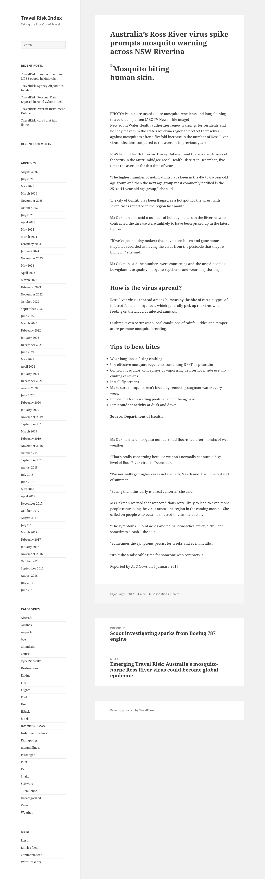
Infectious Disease (33, 726)
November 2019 (32, 417)
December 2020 (32, 381)
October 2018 (30, 453)
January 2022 (30, 338)
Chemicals (28, 647)
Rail (23, 769)
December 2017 (32, 503)
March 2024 (29, 237)
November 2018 (32, 446)
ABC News (139, 566)
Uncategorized (31, 798)
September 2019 (32, 424)
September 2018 (32, 460)
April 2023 (28, 273)
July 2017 (27, 525)
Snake (25, 776)
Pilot (24, 762)
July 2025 (27, 215)
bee (23, 639)
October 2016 (30, 561)
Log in (25, 840)
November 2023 (32, 258)
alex (142, 594)
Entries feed (29, 848)
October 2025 (30, 208)
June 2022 (27, 316)
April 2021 (28, 366)
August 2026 (29, 172)
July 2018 (27, 475)
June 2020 (27, 395)
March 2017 (29, 532)
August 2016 (29, 576)
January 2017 (30, 547)
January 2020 (30, 410)
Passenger (28, 755)
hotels (25, 719)
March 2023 (29, 280)
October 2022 (30, 302)
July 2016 (27, 583)
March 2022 (29, 323)
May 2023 (27, 266)
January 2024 (30, 251)
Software (27, 784)
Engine (25, 675)
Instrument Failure (34, 733)
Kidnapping (29, 740)
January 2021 (30, 374)
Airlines (26, 625)
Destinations (29, 668)
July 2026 (27, 179)
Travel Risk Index (41, 17)
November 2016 (32, 554)
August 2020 (29, 388)
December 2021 (32, 345)
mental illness (30, 748)
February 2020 (31, 403)
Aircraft (26, 618)
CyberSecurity (31, 661)
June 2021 (27, 352)
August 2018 (29, 467)
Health (25, 704)
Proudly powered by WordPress (132, 710)
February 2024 (31, 244)
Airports (26, 632)
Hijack (25, 712)
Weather (27, 812)
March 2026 (29, 193)
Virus (24, 805)
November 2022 (32, 294)
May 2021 (27, 359)
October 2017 (30, 511)
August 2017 (29, 518)
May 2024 (27, 229)
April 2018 (28, 496)
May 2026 (27, 186)
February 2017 (31, 540)
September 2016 (32, 568)
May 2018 (27, 489)
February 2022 (31, 330)
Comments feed (31, 855)
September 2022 (32, 309)
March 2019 (29, 431)
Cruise (25, 654)
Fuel (24, 697)
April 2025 (28, 222)
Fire (23, 683)
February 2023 (31, 287)
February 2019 (31, 439)
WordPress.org (31, 862)
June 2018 (27, 482)
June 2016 (27, 590)
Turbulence (29, 791)
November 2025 (32, 201)
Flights (25, 690)
